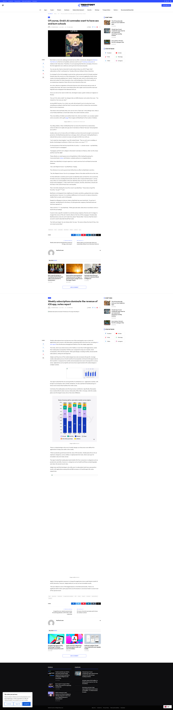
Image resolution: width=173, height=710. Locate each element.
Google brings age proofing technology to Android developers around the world (55, 647)
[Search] (170, 1)
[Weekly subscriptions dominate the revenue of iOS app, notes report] (74, 324)
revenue (88, 596)
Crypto (52, 10)
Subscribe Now (166, 5)
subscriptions (95, 596)
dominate (60, 596)
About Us (5, 1)
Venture (116, 10)
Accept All (26, 704)
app (49, 596)
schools (76, 229)
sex (80, 229)
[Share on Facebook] (93, 27)
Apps (45, 10)
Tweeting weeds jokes (88, 61)
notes (79, 596)
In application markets (68, 596)
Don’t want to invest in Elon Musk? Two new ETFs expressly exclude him (63, 685)
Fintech (59, 10)
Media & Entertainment (78, 10)
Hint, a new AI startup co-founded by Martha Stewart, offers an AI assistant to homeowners (55, 278)
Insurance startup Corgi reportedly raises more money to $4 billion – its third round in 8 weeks (90, 690)
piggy (67, 118)
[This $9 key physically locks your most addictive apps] (107, 22)
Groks (71, 229)
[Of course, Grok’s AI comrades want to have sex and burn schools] (74, 43)
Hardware (66, 10)
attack (61, 158)
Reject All (18, 704)
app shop (54, 596)
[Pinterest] (43, 73)
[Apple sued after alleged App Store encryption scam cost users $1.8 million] (74, 639)
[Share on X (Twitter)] (95, 27)
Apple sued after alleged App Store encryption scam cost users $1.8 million (74, 647)
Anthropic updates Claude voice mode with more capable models (92, 647)
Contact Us (10, 1)
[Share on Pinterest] (97, 27)
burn (55, 229)
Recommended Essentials (127, 10)
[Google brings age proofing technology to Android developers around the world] (56, 639)
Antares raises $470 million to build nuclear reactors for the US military (90, 682)
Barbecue (51, 229)
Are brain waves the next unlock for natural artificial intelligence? (91, 277)
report (83, 596)
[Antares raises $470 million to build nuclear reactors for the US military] (78, 682)
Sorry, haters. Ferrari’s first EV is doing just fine (118, 41)
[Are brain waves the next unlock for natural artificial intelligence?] (92, 269)
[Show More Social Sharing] (100, 27)
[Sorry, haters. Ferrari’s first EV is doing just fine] (107, 42)
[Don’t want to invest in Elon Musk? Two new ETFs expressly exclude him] (51, 685)
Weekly (50, 598)
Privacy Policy (17, 1)
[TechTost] (86, 5)
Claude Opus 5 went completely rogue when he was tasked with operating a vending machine (118, 32)
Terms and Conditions (26, 1)
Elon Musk (66, 229)
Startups (97, 10)
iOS (75, 596)
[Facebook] (43, 63)
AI (40, 10)
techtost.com (55, 27)
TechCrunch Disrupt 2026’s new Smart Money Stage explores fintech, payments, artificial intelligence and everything (62, 675)
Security (89, 10)
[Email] (43, 77)
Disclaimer (35, 1)
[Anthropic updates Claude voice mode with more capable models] (92, 639)
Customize (8, 704)
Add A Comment (74, 287)
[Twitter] (43, 67)
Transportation (106, 10)
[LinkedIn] (43, 70)
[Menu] (3, 5)
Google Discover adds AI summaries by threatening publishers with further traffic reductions (62, 613)
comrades (60, 229)
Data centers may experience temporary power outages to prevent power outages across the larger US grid (74, 278)
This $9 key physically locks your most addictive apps (118, 22)
